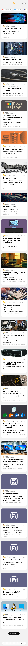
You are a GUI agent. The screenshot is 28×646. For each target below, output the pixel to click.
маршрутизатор (6, 213)
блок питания (19, 400)
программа (15, 126)
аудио (18, 370)
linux (10, 624)
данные (16, 95)
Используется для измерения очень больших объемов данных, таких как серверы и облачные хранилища (13, 498)
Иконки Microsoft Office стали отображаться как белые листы (13, 426)
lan (17, 211)
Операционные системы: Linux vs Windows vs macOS (13, 618)
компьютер (5, 64)
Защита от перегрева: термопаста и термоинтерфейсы (11, 307)
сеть (9, 35)
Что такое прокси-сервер (13, 149)
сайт (10, 155)
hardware (14, 64)
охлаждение (5, 315)
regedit (19, 434)
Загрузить (13, 633)
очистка (18, 344)
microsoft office (9, 436)
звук (10, 370)
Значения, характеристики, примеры (13, 93)
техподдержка (19, 35)
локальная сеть (6, 37)
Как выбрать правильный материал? (13, 311)
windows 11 (19, 249)
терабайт (5, 504)
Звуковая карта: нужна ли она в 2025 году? (13, 363)
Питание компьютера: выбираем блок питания (12, 392)
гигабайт (5, 536)
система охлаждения (17, 313)
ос (22, 624)
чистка (13, 344)
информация (15, 534)
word (4, 436)
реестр (15, 434)
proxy (16, 157)
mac (15, 625)
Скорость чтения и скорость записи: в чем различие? (12, 89)
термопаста (9, 313)
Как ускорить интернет (12, 29)
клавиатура (11, 186)
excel (23, 434)
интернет (5, 35)
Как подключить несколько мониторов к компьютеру (14, 460)
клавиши (22, 186)
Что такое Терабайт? (11, 494)
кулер (4, 313)
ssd (18, 64)
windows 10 (5, 434)
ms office (16, 436)
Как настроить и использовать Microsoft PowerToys (12, 117)
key (3, 188)
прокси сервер (6, 157)
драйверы (5, 249)
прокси (11, 157)
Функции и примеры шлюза (10, 209)
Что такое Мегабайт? (11, 560)
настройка (10, 468)
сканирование (6, 283)
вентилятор (11, 315)
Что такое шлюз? (9, 207)
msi (24, 249)
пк (9, 344)
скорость (21, 95)
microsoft (10, 126)
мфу (24, 281)
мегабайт (5, 568)
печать (4, 281)
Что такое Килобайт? (11, 592)
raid (21, 64)
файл (15, 502)
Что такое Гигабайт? (11, 528)
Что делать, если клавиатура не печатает (12, 179)
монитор (20, 468)
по (19, 126)
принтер (10, 211)
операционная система (8, 625)
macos (14, 468)
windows (5, 126)
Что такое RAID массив (12, 60)
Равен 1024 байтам (8, 594)
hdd (10, 64)
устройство (14, 281)
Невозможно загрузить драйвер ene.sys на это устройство (12, 240)
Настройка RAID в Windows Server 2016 (13, 62)
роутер (13, 35)
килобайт (19, 596)
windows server (20, 625)
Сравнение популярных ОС (10, 622)
